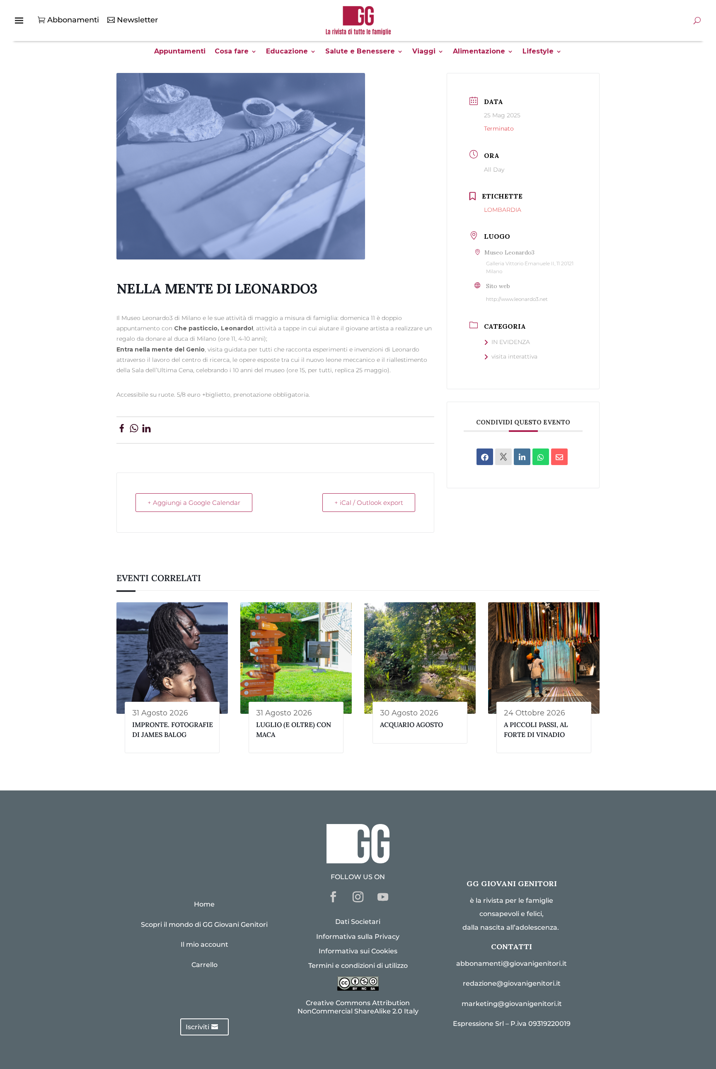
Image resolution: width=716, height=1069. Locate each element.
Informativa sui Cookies (358, 951)
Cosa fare (232, 51)
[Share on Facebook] (121, 429)
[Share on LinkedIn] (146, 429)
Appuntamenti (180, 51)
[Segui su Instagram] (358, 897)
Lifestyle (538, 51)
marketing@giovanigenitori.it (512, 1004)
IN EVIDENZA (510, 342)
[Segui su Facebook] (333, 897)
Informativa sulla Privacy (357, 937)
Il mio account (204, 944)
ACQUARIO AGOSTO (411, 724)
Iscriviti (197, 1027)
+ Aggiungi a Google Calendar (194, 503)
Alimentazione (479, 51)
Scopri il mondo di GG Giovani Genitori (204, 924)
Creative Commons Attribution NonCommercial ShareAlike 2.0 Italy (358, 1007)
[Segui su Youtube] (383, 897)
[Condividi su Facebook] (485, 456)
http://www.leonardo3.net (517, 299)
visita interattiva (514, 356)
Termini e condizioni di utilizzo (358, 966)
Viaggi (423, 51)
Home (204, 904)
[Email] (559, 456)
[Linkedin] (522, 456)
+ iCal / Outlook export (368, 503)
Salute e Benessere (360, 51)
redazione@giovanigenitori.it (512, 983)
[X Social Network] (503, 456)
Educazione (287, 51)
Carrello (204, 965)
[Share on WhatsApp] (134, 429)
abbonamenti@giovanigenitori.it (511, 963)
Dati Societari (357, 922)
